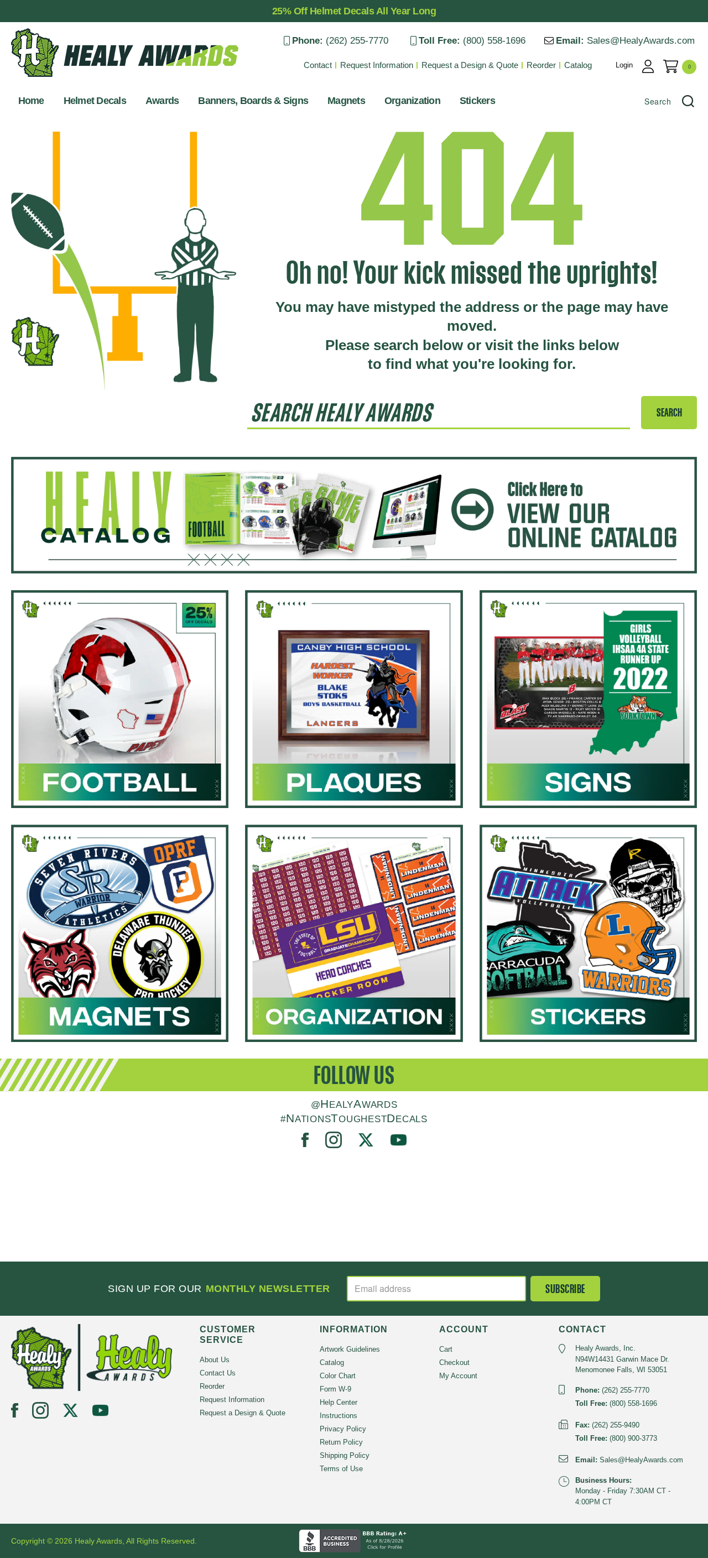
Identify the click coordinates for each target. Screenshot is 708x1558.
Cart (445, 1349)
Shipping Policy (344, 1455)
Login (624, 65)
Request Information (376, 65)
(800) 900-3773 (633, 1438)
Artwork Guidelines (350, 1349)
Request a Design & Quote (469, 65)
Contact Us (218, 1373)
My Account (458, 1376)
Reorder (541, 65)
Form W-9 (335, 1389)
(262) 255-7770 (357, 40)
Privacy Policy (343, 1429)
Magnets (346, 100)
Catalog (578, 65)
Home (31, 100)
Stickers (477, 100)
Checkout (454, 1362)
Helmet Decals (95, 100)
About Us (215, 1360)
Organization (412, 100)
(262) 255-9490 (615, 1425)
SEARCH (669, 412)
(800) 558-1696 (494, 40)
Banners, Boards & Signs (253, 100)
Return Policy (341, 1442)
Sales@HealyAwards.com (641, 40)
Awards (162, 100)
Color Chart (338, 1376)
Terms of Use (341, 1469)
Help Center (338, 1402)
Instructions (338, 1415)
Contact (318, 65)
